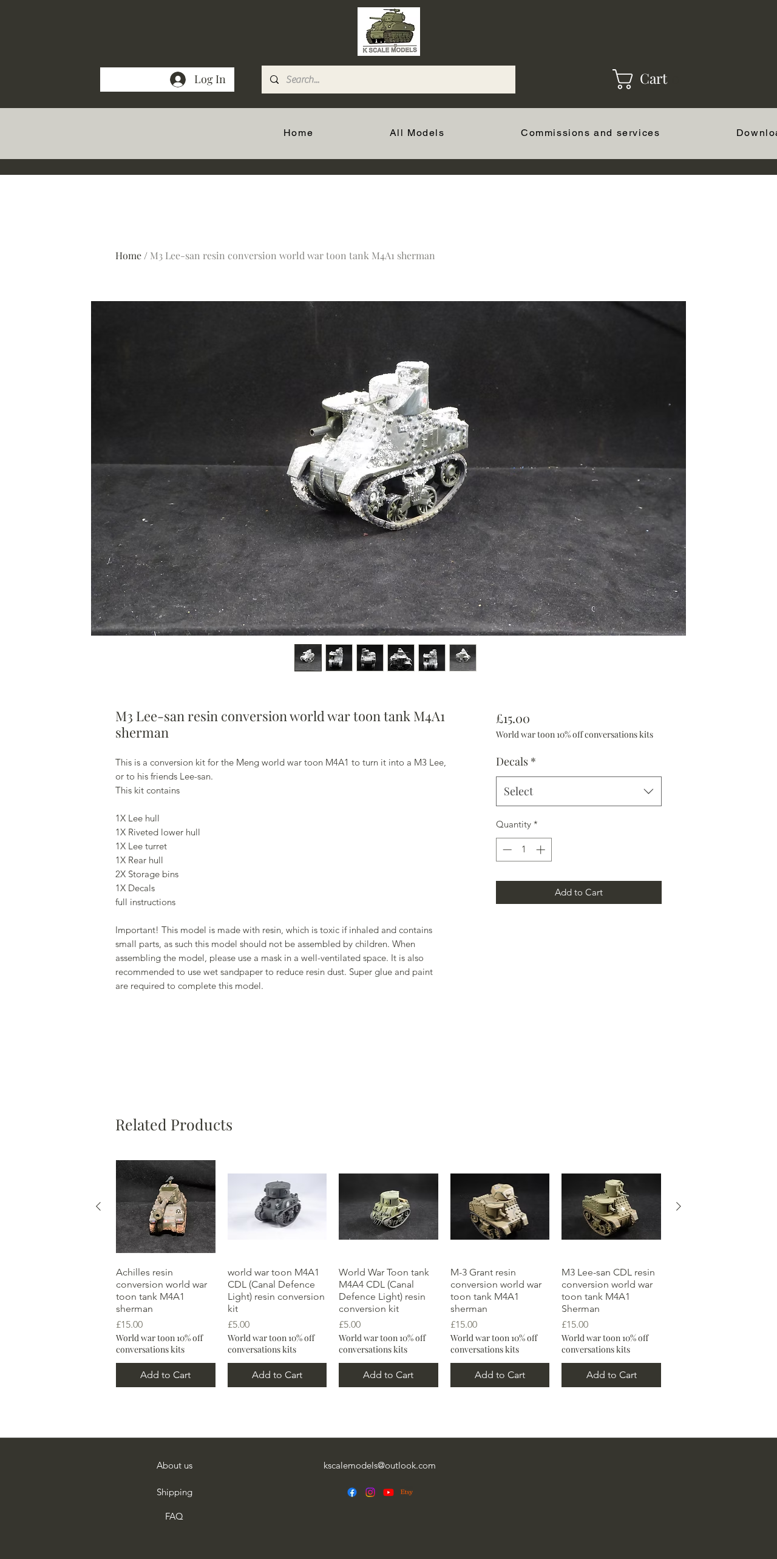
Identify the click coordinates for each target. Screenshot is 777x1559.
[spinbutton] (524, 849)
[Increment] (542, 849)
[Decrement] (506, 849)
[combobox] (579, 791)
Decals (516, 761)
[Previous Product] (98, 1206)
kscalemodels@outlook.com (380, 1465)
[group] (388, 1272)
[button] (626, 79)
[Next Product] (678, 1206)
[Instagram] (370, 1492)
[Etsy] (407, 1492)
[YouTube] (388, 1492)
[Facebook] (352, 1492)
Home (128, 255)
